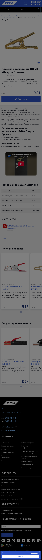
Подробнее (34, 552)
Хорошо (20, 556)
